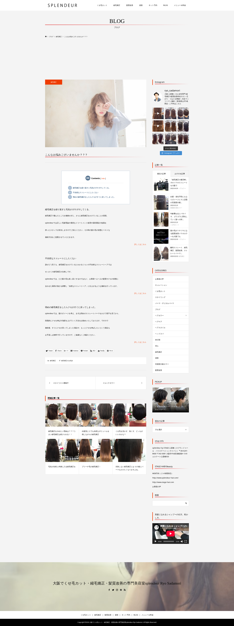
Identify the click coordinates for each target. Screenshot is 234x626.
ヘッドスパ (159, 333)
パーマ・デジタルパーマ (164, 303)
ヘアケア (158, 321)
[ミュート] (182, 541)
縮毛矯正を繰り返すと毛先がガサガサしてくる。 (91, 188)
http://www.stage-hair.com (163, 482)
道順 (141, 5)
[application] (170, 533)
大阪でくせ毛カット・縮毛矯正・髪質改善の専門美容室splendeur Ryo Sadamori (117, 583)
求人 (157, 346)
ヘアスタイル (160, 327)
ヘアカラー (159, 315)
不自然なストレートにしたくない (85, 192)
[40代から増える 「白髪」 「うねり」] (158, 113)
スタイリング (160, 297)
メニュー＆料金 (180, 5)
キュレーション (161, 285)
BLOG (165, 5)
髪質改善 (129, 5)
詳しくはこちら (140, 244)
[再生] (155, 541)
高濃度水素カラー (162, 364)
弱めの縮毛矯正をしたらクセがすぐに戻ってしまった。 (94, 197)
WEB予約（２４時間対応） (162, 473)
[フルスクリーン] (186, 541)
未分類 (157, 340)
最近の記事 (161, 173)
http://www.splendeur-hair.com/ (165, 478)
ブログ (157, 309)
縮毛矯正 (116, 5)
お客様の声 (159, 279)
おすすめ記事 (180, 173)
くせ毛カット (102, 5)
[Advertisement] (117, 59)
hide (103, 178)
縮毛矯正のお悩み (67, 361)
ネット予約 (153, 5)
